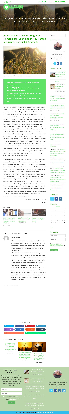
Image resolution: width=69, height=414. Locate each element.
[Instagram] (61, 63)
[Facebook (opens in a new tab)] (7, 2)
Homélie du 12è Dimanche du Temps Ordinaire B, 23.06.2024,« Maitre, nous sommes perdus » (34, 405)
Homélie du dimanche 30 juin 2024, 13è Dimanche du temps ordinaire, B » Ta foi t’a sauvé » (57, 107)
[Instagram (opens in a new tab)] (10, 2)
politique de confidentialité (56, 245)
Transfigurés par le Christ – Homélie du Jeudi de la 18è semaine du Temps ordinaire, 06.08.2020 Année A (10, 347)
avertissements (56, 247)
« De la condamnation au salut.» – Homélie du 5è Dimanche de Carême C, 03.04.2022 (37, 379)
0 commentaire (58, 101)
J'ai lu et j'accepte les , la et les (57, 245)
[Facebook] (58, 63)
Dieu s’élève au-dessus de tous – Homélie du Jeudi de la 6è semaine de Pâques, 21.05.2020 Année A (25, 355)
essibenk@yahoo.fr (46, 2)
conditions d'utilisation (55, 244)
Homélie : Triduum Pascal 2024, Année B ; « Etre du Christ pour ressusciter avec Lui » (57, 170)
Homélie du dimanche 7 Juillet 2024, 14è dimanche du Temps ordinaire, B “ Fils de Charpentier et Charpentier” (34, 388)
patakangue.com (8, 76)
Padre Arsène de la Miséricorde (45, 412)
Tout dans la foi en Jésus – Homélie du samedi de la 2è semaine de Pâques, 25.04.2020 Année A (39, 357)
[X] (54, 63)
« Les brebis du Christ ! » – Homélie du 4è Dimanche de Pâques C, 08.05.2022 (37, 371)
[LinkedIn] (63, 390)
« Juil (51, 227)
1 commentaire (29, 76)
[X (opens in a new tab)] (4, 2)
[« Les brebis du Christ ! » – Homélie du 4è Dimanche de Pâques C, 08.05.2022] (52, 74)
